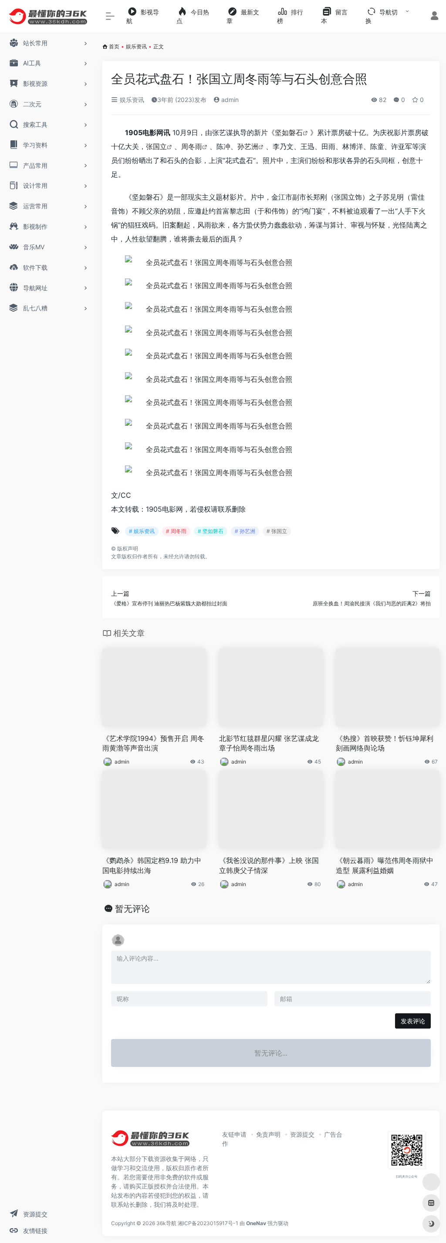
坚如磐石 (289, 132)
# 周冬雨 (176, 531)
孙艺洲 (247, 146)
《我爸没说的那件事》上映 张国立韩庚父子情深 (269, 865)
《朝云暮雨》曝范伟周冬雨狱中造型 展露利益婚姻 (384, 865)
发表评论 (413, 1021)
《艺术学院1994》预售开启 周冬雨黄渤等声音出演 (153, 743)
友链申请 (234, 1134)
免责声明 (268, 1134)
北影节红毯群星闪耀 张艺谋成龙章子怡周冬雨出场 (269, 743)
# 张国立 (277, 531)
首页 (114, 46)
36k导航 (166, 1223)
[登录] (434, 17)
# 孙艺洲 (245, 531)
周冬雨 (191, 146)
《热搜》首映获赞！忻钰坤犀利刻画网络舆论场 (384, 743)
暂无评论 (132, 908)
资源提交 (302, 1134)
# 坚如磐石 (210, 531)
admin (229, 99)
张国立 (156, 146)
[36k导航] (150, 1141)
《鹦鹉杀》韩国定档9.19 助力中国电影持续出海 (151, 865)
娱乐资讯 (136, 46)
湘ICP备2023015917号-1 (208, 1223)
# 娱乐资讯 (142, 531)
